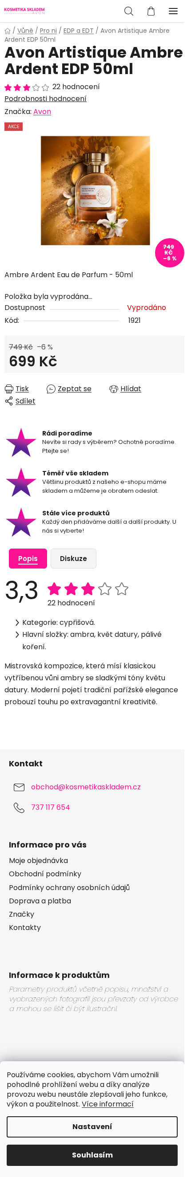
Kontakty (25, 928)
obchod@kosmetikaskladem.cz (86, 787)
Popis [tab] (28, 558)
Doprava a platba (40, 901)
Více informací (108, 1104)
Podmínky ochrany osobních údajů (69, 888)
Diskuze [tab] (73, 558)
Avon (42, 111)
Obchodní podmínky (45, 874)
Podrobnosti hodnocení (45, 99)
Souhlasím (92, 1155)
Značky (21, 914)
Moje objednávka (38, 861)
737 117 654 (50, 808)
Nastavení (92, 1127)
